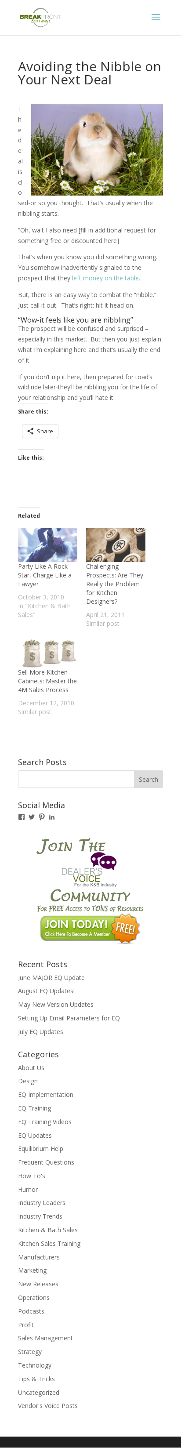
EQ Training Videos (45, 1122)
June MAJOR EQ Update (51, 977)
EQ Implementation (45, 1094)
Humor (28, 1189)
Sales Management (45, 1338)
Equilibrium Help (40, 1148)
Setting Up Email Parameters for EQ (69, 1018)
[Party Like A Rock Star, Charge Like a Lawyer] (47, 545)
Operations (34, 1297)
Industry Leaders (41, 1202)
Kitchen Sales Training (49, 1243)
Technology (34, 1365)
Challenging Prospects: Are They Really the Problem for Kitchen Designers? (114, 584)
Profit (26, 1325)
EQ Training (34, 1108)
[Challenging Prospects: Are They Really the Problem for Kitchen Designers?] (115, 545)
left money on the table (104, 278)
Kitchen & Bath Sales (48, 1230)
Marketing (32, 1270)
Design (28, 1081)
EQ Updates (35, 1135)
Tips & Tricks (36, 1379)
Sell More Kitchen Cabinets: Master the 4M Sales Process (47, 681)
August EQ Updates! (46, 991)
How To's (31, 1176)
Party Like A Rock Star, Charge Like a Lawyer (45, 575)
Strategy (30, 1351)
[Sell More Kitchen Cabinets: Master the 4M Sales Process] (47, 651)
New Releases (38, 1284)
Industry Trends (40, 1216)
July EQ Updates (40, 1031)
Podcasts (31, 1311)
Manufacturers (39, 1257)
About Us (31, 1067)
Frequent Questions (46, 1162)
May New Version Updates (56, 1004)
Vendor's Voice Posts (48, 1405)
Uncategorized (38, 1392)
